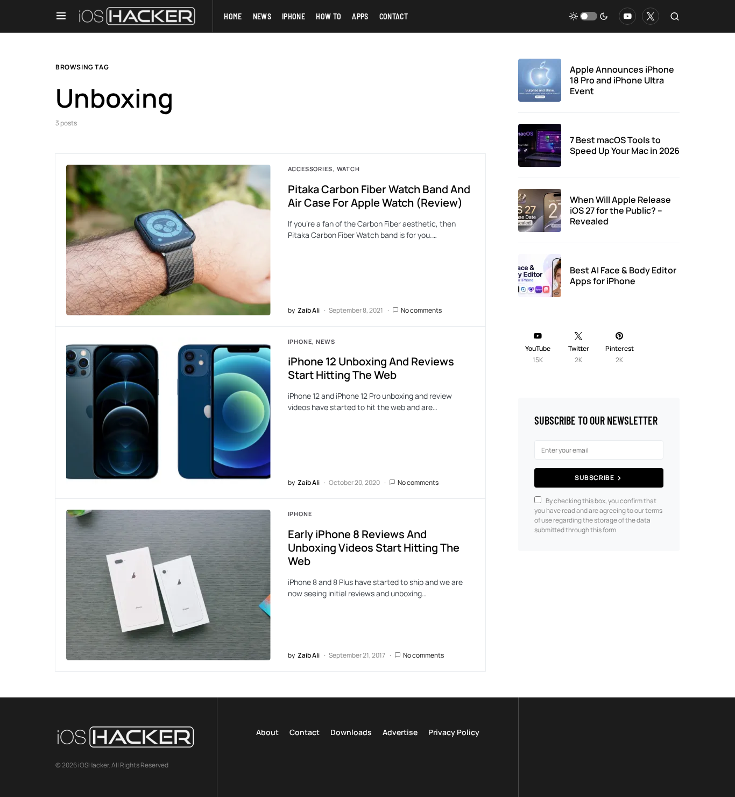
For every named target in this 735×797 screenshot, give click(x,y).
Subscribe (594, 477)
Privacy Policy (453, 732)
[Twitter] (650, 16)
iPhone (300, 341)
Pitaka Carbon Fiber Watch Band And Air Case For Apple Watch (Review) (379, 196)
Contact (304, 732)
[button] (61, 16)
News (325, 341)
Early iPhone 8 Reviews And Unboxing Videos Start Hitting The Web (374, 547)
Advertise (400, 732)
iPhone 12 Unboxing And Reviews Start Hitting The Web (371, 368)
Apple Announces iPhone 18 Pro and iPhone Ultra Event (622, 80)
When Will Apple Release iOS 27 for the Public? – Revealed (620, 210)
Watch (348, 169)
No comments (421, 310)
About (267, 732)
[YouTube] (627, 16)
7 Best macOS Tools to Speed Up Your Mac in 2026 (625, 145)
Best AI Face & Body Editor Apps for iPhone (623, 275)
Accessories (310, 169)
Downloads (351, 732)
